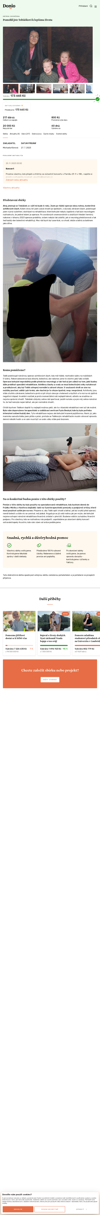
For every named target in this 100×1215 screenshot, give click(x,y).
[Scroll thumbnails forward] (90, 89)
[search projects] (91, 6)
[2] (27, 89)
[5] (77, 89)
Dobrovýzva (36, 134)
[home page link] (9, 6)
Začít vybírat (50, 680)
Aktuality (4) (15, 134)
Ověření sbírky (61, 134)
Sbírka (5, 134)
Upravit (80, 1209)
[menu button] (95, 6)
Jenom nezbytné (49, 1209)
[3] (44, 89)
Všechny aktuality (11, 188)
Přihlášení (83, 6)
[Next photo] (90, 55)
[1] (11, 89)
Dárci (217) (26, 134)
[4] (60, 89)
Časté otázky (48, 134)
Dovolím (18, 1209)
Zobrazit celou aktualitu (17, 180)
